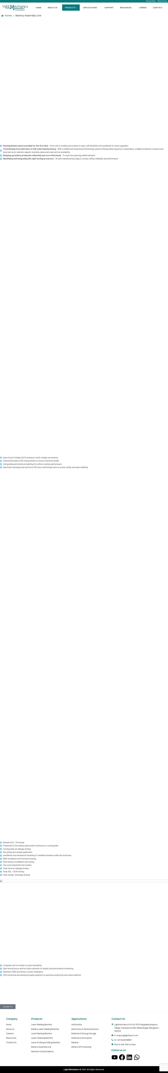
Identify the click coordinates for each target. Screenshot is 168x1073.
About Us (52, 7)
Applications (90, 7)
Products (70, 7)
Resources (125, 7)
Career (142, 7)
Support (109, 7)
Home (38, 7)
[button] (53, 7)
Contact (158, 7)
